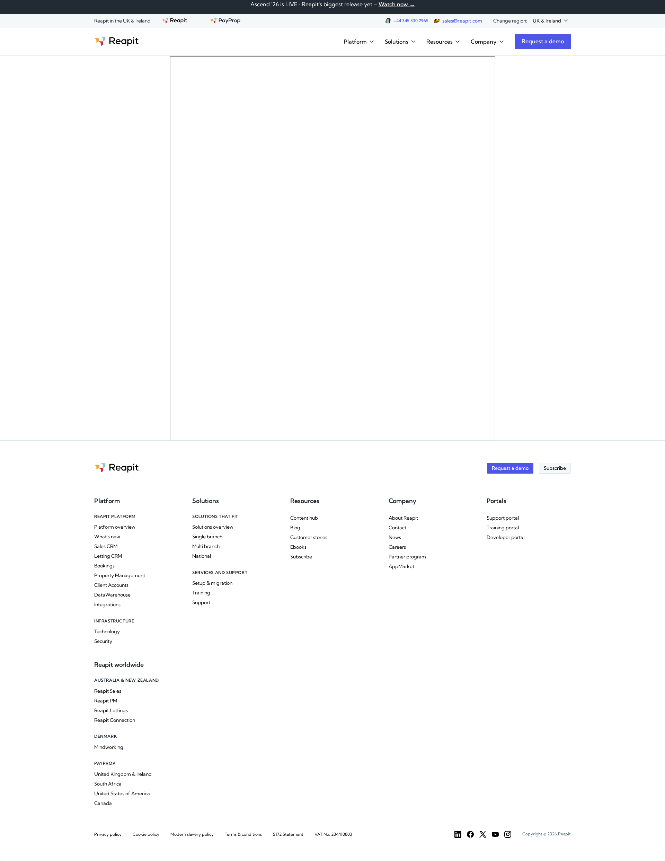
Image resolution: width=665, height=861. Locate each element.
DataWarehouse (112, 595)
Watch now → (397, 4)
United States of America (122, 793)
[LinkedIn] (457, 834)
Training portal (503, 527)
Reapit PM (105, 701)
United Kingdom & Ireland (123, 774)
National (201, 556)
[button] (550, 21)
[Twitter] (482, 834)
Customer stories (308, 537)
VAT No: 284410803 (333, 834)
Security (103, 641)
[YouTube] (495, 834)
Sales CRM (105, 546)
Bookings (104, 566)
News (395, 537)
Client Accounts (111, 585)
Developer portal (505, 537)
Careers (397, 547)
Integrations (107, 604)
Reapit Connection (114, 720)
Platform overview (114, 527)
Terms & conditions (243, 834)
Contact (397, 527)
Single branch (207, 536)
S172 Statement (288, 834)
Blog (295, 527)
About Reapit (403, 518)
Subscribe (301, 557)
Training (201, 593)
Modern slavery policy (192, 834)
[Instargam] (507, 834)
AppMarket (401, 566)
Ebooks (298, 547)
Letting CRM (108, 556)
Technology (107, 631)
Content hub (304, 518)
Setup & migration (212, 583)
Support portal (503, 518)
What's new (107, 536)
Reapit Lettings (111, 710)
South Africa (108, 784)
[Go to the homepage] (116, 41)
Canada (103, 803)
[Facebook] (470, 834)
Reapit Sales (107, 691)
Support (201, 602)
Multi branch (206, 546)
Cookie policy (146, 834)
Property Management (119, 575)
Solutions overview (212, 527)
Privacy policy (108, 834)
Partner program (407, 557)
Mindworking (108, 747)
